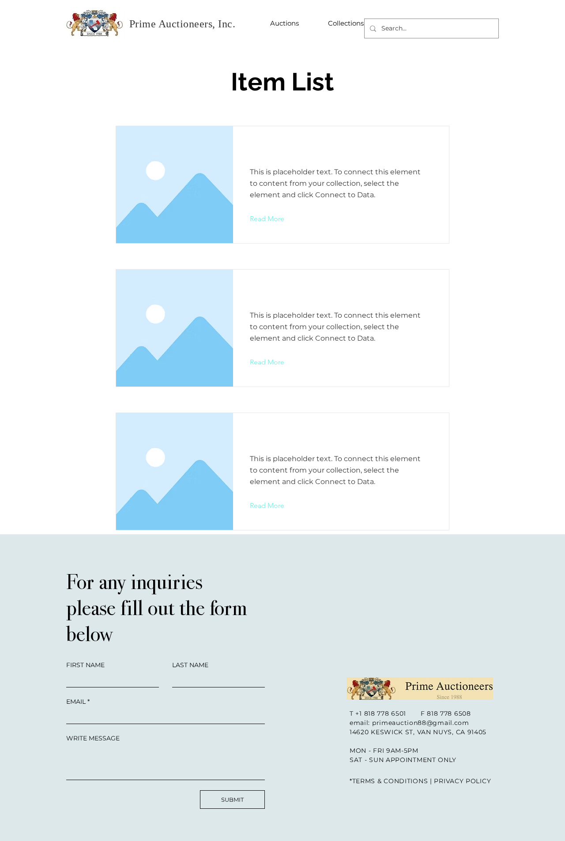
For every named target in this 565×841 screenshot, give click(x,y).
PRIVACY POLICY (462, 781)
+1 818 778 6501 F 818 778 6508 (413, 713)
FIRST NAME (85, 665)
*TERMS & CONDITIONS (389, 781)
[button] (274, 218)
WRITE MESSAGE (93, 738)
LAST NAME (190, 665)
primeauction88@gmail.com (420, 723)
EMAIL (76, 701)
